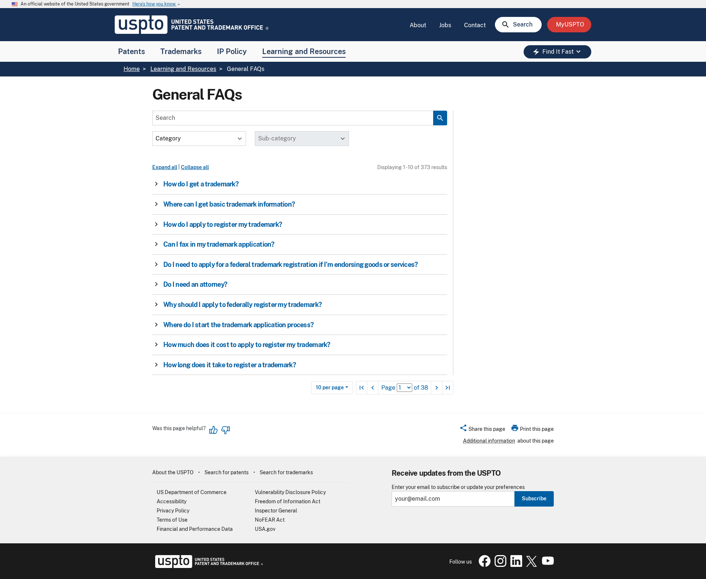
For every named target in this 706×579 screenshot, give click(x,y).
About (418, 25)
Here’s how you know (156, 4)
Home (132, 68)
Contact (475, 25)
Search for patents (226, 472)
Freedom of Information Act (287, 501)
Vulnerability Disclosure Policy (290, 492)
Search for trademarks (286, 472)
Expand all (164, 167)
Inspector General (276, 511)
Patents (131, 51)
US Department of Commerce (192, 492)
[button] (297, 184)
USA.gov (265, 529)
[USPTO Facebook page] (483, 565)
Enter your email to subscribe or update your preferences (458, 487)
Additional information (489, 441)
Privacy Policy (173, 511)
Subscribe (534, 498)
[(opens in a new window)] (499, 565)
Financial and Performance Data (195, 529)
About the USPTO (172, 472)
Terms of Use (172, 520)
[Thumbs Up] (213, 430)
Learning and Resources (304, 51)
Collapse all (195, 167)
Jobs (445, 25)
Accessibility (171, 501)
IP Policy (232, 51)
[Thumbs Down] (225, 430)
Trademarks (181, 51)
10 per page (330, 387)
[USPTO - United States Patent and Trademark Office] (207, 566)
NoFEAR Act (270, 520)
